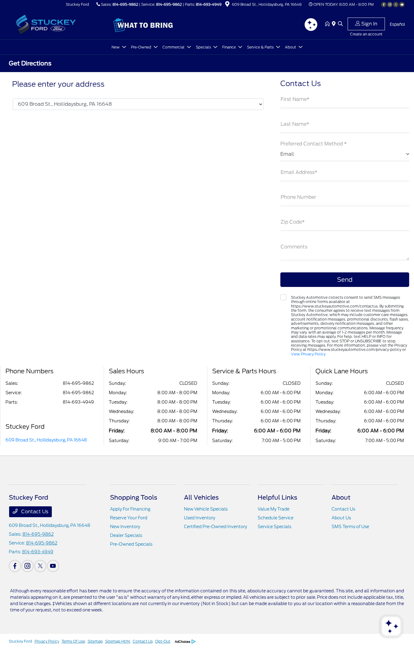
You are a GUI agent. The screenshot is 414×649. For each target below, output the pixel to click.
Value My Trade (273, 509)
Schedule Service (275, 517)
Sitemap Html (117, 641)
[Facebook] (383, 4)
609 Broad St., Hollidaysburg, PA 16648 (46, 440)
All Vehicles (201, 497)
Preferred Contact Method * (313, 144)
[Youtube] (402, 4)
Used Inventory (199, 517)
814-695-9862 (125, 4)
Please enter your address (58, 84)
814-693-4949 (209, 4)
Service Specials (274, 526)
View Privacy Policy (308, 354)
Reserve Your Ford (128, 517)
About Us (341, 517)
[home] (328, 24)
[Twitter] (396, 4)
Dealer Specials (126, 535)
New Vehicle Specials (206, 509)
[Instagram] (389, 4)
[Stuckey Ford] (61, 24)
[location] (227, 5)
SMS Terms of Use (350, 526)
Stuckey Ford (20, 641)
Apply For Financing (130, 509)
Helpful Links (277, 497)
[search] (340, 24)
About (341, 497)
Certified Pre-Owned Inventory (215, 526)
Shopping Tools (133, 497)
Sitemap (95, 641)
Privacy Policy (47, 641)
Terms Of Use (73, 641)
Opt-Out (162, 641)
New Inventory (125, 526)
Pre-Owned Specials (131, 544)
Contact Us (34, 511)
